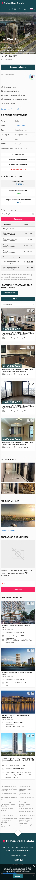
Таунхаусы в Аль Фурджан (6, 821)
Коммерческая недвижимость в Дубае (26, 824)
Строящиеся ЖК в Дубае (27, 815)
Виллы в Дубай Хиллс (26, 808)
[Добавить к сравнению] (28, 310)
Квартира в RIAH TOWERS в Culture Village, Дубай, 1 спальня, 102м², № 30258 (18, 443)
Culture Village (20, 125)
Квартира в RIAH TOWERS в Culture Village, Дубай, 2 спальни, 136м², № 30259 (18, 407)
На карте (32, 76)
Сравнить (18, 219)
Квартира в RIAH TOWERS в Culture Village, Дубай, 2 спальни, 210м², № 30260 (18, 334)
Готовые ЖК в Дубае (25, 818)
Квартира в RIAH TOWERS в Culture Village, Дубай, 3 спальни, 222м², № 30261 (18, 370)
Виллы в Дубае (23, 802)
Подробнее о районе (8, 531)
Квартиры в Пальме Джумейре (25, 789)
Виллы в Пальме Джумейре (24, 805)
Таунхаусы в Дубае (7, 815)
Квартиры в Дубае (24, 786)
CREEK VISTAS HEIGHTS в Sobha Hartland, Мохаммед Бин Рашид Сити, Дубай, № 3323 (18, 759)
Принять (18, 876)
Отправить (18, 590)
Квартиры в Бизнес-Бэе (26, 797)
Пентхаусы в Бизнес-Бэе (9, 813)
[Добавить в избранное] (32, 310)
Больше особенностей (10, 109)
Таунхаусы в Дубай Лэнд (9, 818)
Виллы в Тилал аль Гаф (26, 811)
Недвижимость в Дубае (8, 786)
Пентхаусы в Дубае (7, 802)
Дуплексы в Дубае (24, 821)
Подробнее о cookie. (9, 873)
